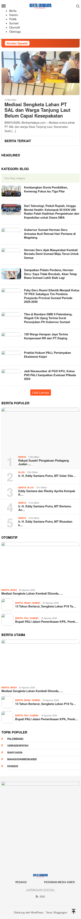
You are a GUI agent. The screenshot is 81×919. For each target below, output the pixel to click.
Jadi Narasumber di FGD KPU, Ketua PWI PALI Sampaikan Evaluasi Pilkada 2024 (50, 375)
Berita (22, 456)
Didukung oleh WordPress (28, 912)
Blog (21, 472)
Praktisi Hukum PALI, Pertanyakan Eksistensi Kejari (47, 354)
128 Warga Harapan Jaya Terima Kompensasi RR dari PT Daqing (46, 336)
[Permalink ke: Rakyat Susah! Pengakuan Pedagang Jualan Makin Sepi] (40, 430)
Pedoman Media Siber (59, 882)
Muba (13, 589)
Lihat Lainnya (40, 392)
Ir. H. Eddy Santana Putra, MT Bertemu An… (44, 508)
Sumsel (36, 602)
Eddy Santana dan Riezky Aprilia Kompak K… (46, 492)
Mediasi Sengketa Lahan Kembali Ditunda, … (32, 593)
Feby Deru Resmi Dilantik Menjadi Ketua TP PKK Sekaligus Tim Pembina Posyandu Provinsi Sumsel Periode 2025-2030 (51, 296)
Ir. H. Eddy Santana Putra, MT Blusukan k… (45, 523)
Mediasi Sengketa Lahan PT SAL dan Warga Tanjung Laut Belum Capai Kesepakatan (37, 110)
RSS (42, 896)
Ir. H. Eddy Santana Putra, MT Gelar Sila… (47, 475)
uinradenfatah (17, 745)
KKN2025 (12, 766)
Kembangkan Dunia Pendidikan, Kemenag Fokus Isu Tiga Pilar (46, 189)
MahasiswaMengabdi (22, 759)
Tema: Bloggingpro (56, 912)
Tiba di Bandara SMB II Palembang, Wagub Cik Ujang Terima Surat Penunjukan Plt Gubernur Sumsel (48, 318)
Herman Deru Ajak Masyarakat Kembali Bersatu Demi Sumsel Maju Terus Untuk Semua (51, 254)
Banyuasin (14, 752)
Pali (26, 618)
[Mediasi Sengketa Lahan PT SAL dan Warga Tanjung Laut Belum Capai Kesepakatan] (40, 73)
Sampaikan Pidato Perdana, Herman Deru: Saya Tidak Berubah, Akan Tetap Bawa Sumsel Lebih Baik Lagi (50, 274)
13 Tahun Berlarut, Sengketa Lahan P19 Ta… (45, 606)
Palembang (15, 739)
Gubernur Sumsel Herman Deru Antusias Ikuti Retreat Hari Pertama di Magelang (50, 234)
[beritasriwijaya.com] (40, 5)
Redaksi (21, 882)
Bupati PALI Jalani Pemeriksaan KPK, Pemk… (46, 621)
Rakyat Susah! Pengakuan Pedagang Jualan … (43, 462)
